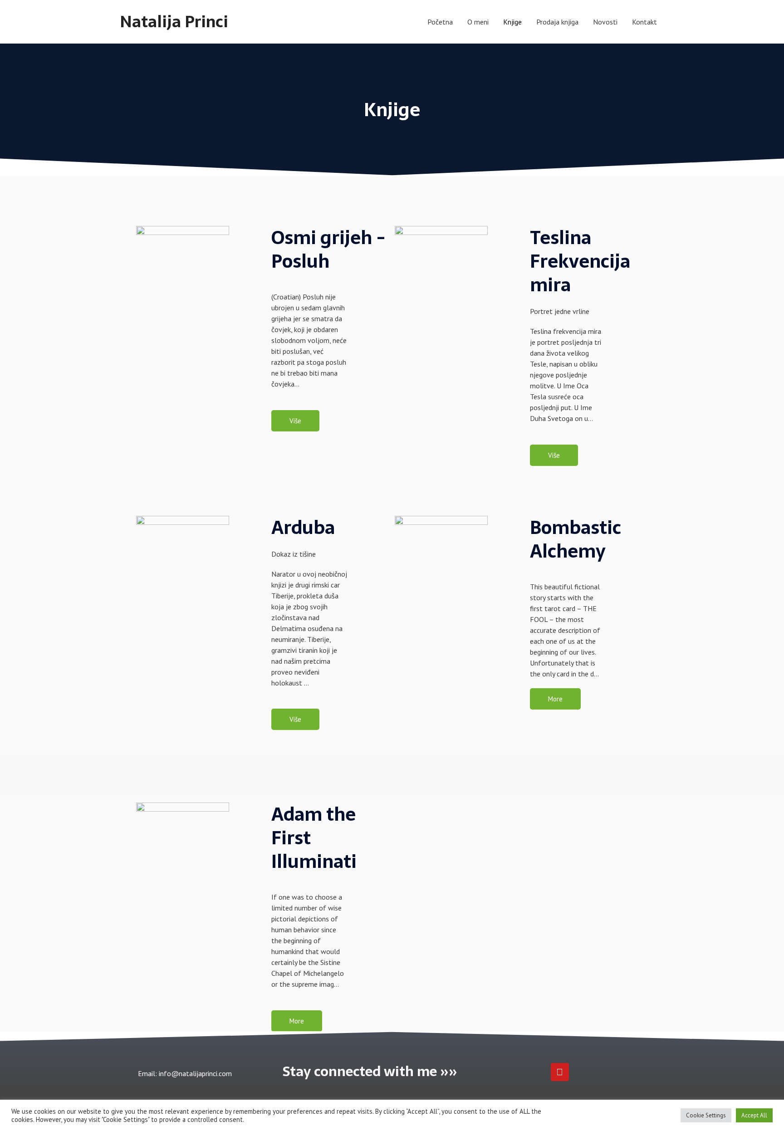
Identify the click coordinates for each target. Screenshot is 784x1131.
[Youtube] (560, 1072)
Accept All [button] (754, 1115)
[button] (295, 420)
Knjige (512, 21)
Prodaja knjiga (557, 21)
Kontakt (644, 21)
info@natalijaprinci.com (194, 1073)
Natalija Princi (174, 21)
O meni (478, 21)
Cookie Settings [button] (706, 1115)
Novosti (605, 21)
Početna (440, 21)
